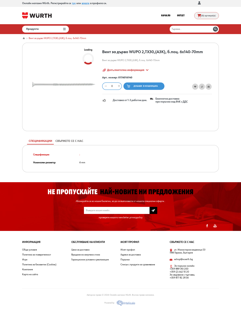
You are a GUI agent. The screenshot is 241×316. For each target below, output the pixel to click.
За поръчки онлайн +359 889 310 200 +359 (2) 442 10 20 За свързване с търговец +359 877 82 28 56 (182, 272)
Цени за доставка (80, 250)
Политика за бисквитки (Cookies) (39, 264)
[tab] (40, 141)
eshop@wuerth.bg (183, 259)
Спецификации (40, 141)
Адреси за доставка (130, 254)
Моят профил (127, 250)
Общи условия (29, 250)
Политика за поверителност (36, 254)
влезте (85, 3)
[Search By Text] (215, 29)
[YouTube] (215, 225)
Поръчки (125, 259)
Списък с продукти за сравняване (137, 264)
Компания (27, 269)
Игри (24, 259)
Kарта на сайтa (30, 274)
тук (74, 3)
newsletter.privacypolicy (130, 217)
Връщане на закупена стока (85, 254)
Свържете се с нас (69, 141)
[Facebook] (207, 225)
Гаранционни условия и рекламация (90, 259)
